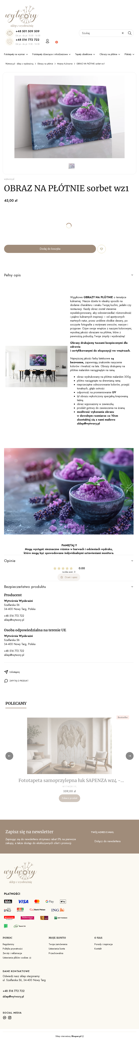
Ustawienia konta (57, 948)
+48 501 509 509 (27, 31)
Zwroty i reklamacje (12, 953)
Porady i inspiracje (103, 944)
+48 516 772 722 (27, 40)
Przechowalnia (56, 953)
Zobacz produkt (69, 798)
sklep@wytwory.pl (14, 620)
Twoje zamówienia (58, 944)
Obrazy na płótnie (45, 63)
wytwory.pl (9, 179)
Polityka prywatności (13, 948)
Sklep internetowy (68, 1036)
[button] (130, 33)
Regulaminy (8, 944)
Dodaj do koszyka (50, 249)
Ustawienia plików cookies (16, 957)
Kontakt (98, 948)
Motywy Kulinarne (65, 63)
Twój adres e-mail (102, 832)
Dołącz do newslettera (107, 841)
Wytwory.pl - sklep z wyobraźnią (19, 63)
